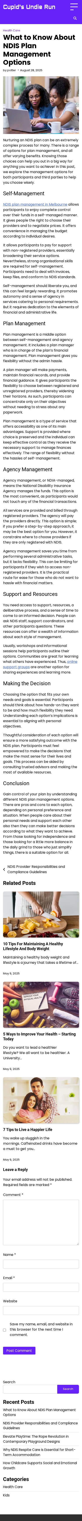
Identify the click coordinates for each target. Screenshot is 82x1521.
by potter (9, 70)
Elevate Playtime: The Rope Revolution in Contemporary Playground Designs (36, 1439)
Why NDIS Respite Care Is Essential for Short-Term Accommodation (39, 1452)
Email (9, 1277)
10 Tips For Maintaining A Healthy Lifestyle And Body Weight (33, 946)
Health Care (11, 30)
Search (9, 1382)
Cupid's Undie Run (29, 7)
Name (9, 1254)
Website (10, 1301)
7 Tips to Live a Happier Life (27, 1129)
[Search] (75, 18)
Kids (6, 1495)
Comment (13, 1194)
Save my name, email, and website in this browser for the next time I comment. (41, 1329)
